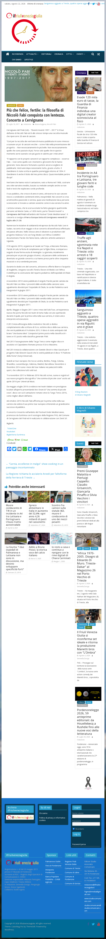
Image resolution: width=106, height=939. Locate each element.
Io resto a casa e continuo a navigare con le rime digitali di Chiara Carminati (61, 552)
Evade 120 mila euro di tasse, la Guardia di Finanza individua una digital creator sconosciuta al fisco (88, 109)
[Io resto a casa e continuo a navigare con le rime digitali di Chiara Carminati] (61, 534)
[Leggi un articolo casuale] (98, 54)
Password (76, 821)
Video (88, 627)
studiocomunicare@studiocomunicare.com (92, 908)
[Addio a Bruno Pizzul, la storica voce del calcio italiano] (39, 534)
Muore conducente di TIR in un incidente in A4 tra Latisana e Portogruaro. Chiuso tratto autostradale (14, 515)
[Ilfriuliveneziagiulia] (7, 54)
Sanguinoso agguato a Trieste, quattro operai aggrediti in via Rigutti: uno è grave (88, 318)
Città (69, 54)
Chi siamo (16, 59)
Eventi (80, 54)
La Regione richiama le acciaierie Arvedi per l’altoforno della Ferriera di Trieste (36, 475)
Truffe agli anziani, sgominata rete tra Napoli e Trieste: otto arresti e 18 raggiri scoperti (87, 248)
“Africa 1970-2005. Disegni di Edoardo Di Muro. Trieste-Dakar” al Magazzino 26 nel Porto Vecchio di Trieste (88, 566)
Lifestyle (28, 59)
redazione (27, 124)
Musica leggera (40, 124)
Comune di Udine (72, 872)
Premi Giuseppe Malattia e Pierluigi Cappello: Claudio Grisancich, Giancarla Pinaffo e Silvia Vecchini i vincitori (87, 486)
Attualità (31, 54)
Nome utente (78, 813)
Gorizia (90, 93)
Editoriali (46, 54)
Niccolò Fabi (51, 124)
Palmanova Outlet (52, 861)
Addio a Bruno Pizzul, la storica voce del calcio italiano (38, 551)
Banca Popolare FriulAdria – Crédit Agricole (52, 879)
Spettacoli (11, 105)
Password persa (79, 844)
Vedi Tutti (94, 73)
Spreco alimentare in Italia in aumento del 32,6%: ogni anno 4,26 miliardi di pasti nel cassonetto (38, 514)
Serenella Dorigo (83, 586)
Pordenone (92, 165)
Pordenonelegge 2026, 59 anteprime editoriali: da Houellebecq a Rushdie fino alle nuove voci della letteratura (88, 722)
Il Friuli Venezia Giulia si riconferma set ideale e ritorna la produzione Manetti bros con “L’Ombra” (87, 642)
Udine (20, 105)
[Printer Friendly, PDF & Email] (18, 439)
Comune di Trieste (72, 868)
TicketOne (12, 428)
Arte (79, 548)
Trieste (90, 233)
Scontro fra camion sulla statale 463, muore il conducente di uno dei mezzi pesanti (59, 514)
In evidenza (17, 54)
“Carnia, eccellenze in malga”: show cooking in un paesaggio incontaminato (34, 465)
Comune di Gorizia (72, 883)
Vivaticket (11, 431)
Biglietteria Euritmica (16, 434)
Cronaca (58, 54)
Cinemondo (82, 624)
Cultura (81, 463)
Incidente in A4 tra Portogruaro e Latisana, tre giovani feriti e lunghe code (87, 179)
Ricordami (79, 829)
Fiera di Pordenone (53, 865)
